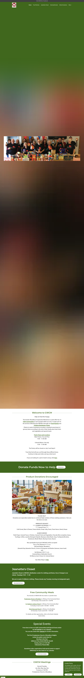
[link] (14, 4)
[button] (70, 5)
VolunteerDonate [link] (54, 5)
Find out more (61, 467)
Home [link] (30, 5)
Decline (68, 674)
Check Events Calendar (42, 654)
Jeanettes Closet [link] (45, 5)
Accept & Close (77, 674)
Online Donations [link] (63, 5)
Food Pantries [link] (36, 5)
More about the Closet (18, 583)
